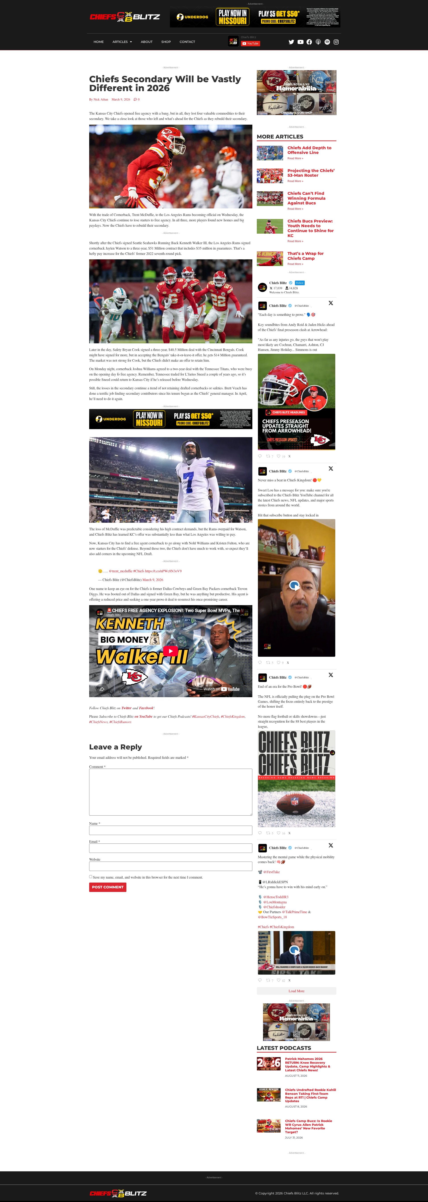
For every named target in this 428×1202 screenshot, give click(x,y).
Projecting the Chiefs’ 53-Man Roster (311, 173)
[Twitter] (291, 42)
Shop (166, 42)
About (146, 42)
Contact (187, 42)
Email (94, 841)
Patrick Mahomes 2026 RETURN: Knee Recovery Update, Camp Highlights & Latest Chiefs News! (307, 1064)
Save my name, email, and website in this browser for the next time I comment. (148, 877)
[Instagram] (336, 42)
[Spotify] (327, 42)
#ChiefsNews (98, 721)
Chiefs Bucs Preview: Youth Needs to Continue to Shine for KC (311, 228)
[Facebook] (309, 42)
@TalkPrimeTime (294, 911)
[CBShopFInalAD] (296, 113)
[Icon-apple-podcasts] (318, 42)
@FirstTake (271, 871)
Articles (120, 42)
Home (99, 42)
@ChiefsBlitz (301, 305)
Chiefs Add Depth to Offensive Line (309, 150)
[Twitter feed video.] (296, 588)
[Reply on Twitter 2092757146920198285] (261, 663)
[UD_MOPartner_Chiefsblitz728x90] (255, 26)
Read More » (295, 158)
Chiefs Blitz (277, 305)
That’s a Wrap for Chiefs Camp (306, 256)
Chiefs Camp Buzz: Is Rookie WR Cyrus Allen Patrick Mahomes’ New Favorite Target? (308, 1126)
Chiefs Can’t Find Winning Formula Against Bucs (306, 198)
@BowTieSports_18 (272, 917)
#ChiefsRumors (120, 721)
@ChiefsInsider (274, 906)
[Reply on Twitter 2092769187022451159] (261, 456)
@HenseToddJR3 (275, 896)
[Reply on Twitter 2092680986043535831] (261, 981)
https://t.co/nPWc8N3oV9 (163, 570)
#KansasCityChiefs (205, 716)
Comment (97, 766)
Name (94, 823)
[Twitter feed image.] (296, 402)
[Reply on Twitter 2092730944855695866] (261, 833)
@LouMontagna (275, 902)
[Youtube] (300, 42)
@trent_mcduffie (120, 570)
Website (94, 859)
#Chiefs (138, 570)
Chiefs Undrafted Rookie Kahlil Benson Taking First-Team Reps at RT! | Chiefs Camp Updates (310, 1095)
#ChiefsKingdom (233, 716)
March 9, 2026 (152, 579)
